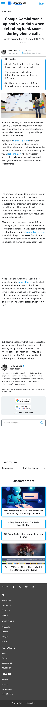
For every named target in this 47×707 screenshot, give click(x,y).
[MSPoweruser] (17, 3)
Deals (3, 653)
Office (4, 641)
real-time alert (14, 154)
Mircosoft (5, 627)
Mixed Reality (7, 694)
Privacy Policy (18, 703)
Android (4, 632)
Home (3, 12)
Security (5, 615)
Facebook (13, 587)
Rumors (4, 658)
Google (4, 637)
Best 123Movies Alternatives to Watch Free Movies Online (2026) (23, 569)
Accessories (6, 663)
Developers (6, 600)
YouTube (26, 587)
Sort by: (27, 468)
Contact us (30, 703)
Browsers (5, 684)
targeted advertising (35, 232)
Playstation (6, 668)
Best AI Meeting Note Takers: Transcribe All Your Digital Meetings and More (23, 512)
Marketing (5, 610)
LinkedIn (33, 587)
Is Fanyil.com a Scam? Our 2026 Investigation (23, 524)
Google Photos (25, 282)
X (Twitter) (20, 587)
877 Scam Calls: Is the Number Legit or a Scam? (24, 535)
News (10, 12)
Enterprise (6, 605)
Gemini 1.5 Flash (21, 140)
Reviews (5, 680)
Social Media (6, 689)
